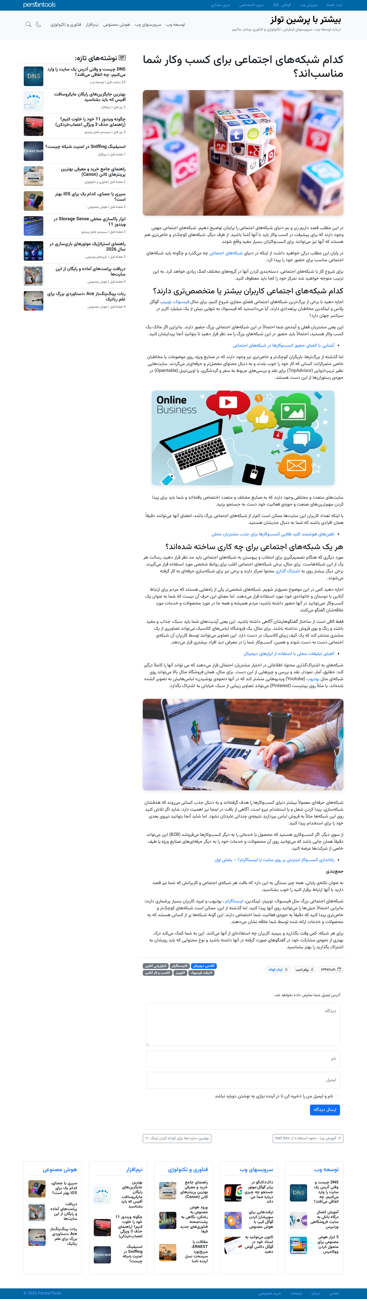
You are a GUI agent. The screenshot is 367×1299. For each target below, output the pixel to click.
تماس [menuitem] (334, 1293)
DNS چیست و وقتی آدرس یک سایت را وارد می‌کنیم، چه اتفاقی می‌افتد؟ (86, 72)
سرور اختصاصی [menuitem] (251, 5)
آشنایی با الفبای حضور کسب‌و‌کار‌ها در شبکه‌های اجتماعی (283, 345)
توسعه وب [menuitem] (175, 24)
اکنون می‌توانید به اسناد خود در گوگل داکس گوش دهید (259, 1244)
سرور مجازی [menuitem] (220, 5)
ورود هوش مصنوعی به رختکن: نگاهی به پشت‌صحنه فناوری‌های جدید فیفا (194, 1219)
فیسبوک (181, 302)
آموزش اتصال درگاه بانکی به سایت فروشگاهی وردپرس (325, 1219)
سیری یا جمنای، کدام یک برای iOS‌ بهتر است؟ (90, 197)
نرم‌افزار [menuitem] (92, 24)
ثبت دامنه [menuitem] (334, 5)
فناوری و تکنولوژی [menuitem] (65, 24)
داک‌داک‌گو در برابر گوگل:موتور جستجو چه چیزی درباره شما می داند (259, 1192)
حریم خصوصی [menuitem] (269, 1293)
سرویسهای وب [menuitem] (148, 24)
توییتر (166, 302)
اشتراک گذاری (288, 571)
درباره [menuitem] (315, 1293)
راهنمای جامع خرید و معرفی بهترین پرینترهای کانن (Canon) (93, 172)
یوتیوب (312, 679)
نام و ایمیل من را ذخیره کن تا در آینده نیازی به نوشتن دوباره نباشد (274, 1096)
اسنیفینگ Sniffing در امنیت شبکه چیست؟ (85, 147)
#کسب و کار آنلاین (157, 973)
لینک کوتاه (276, 969)
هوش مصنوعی (60, 1169)
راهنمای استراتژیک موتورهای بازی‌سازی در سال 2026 (88, 247)
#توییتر (180, 973)
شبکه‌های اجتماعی (226, 253)
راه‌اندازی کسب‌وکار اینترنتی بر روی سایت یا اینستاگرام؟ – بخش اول (274, 860)
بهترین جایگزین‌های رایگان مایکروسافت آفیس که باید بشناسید (90, 97)
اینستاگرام (234, 901)
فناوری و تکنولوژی (188, 1169)
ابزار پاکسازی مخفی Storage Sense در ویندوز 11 (90, 222)
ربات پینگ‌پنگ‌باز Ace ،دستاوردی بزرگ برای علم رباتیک (86, 296)
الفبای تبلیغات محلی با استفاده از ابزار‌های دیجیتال (289, 654)
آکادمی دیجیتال (203, 966)
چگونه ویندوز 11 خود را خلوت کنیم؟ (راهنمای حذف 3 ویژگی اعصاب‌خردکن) (90, 122)
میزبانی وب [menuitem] (308, 5)
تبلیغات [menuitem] (296, 1293)
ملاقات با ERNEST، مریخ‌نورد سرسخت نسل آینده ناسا (196, 1252)
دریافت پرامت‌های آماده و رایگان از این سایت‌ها (91, 272)
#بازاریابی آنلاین (155, 966)
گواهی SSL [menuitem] (282, 5)
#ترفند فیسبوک (201, 973)
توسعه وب (326, 1169)
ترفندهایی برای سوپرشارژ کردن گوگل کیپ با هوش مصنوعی (261, 1219)
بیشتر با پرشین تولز (305, 20)
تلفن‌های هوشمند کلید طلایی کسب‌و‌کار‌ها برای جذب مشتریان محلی (273, 534)
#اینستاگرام (180, 966)
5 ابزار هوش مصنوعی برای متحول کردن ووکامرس (328, 1244)
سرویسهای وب (256, 1169)
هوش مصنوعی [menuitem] (116, 24)
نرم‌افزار (134, 1169)
